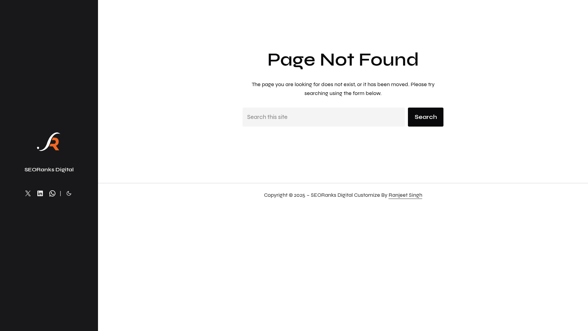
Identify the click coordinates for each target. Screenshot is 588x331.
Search (426, 117)
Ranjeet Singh (405, 195)
